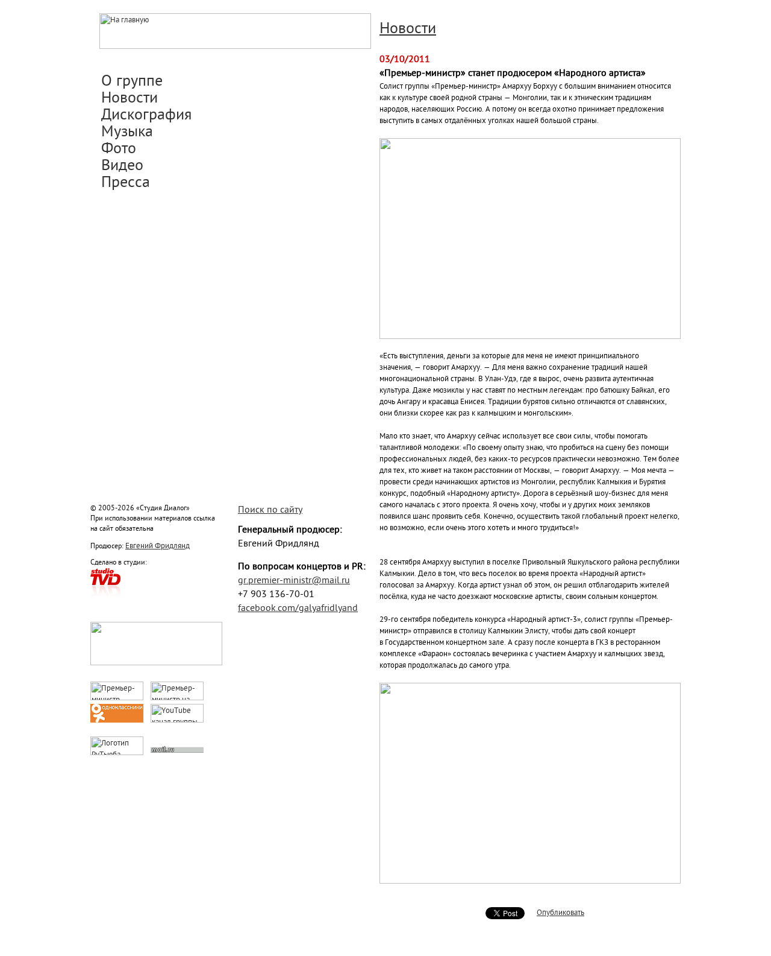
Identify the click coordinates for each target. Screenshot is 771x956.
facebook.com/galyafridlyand (298, 609)
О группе (132, 82)
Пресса (125, 183)
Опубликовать (560, 913)
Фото (118, 149)
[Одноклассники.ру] (116, 720)
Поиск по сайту (270, 510)
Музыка (127, 132)
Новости (129, 99)
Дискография (146, 116)
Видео (122, 166)
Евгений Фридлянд (157, 546)
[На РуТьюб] (116, 753)
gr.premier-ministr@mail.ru (294, 581)
